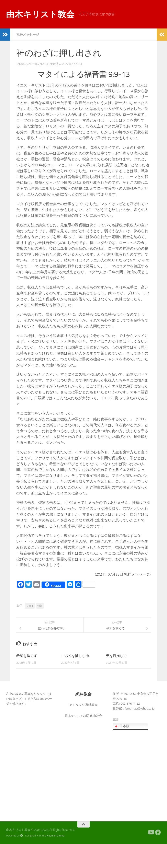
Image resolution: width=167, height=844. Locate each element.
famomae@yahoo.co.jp (139, 708)
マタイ (30, 605)
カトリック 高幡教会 (83, 705)
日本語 (124, 726)
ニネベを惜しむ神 (75, 656)
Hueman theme (55, 835)
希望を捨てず (26, 656)
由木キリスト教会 (40, 14)
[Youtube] (151, 832)
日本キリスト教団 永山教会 (83, 716)
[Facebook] (158, 832)
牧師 (39, 605)
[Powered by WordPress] (21, 835)
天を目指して (116, 656)
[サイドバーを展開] (5, 34)
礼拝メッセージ (27, 34)
